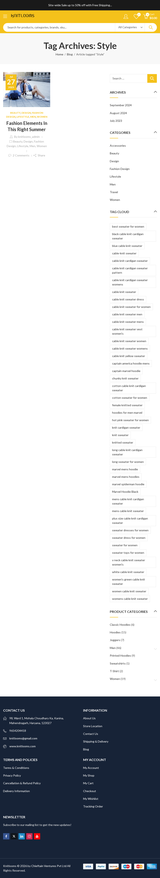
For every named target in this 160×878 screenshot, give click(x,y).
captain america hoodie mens (131, 363)
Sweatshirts (118, 663)
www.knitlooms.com (22, 746)
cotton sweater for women (129, 397)
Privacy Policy (12, 775)
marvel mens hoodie (125, 469)
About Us (89, 718)
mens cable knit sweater (128, 511)
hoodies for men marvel (127, 412)
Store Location (92, 726)
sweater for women (125, 545)
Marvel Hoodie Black (125, 491)
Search (151, 27)
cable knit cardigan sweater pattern (130, 270)
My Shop (88, 775)
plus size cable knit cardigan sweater (130, 520)
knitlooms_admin (29, 136)
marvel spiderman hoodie (128, 484)
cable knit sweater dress (128, 299)
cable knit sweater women (129, 341)
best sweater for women (128, 226)
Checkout (89, 791)
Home (59, 54)
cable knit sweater (124, 292)
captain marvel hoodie (126, 371)
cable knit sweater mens (128, 321)
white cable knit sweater (128, 572)
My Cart (88, 783)
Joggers (115, 640)
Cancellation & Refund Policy (22, 783)
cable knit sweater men (127, 314)
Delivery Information (16, 791)
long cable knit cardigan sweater (127, 452)
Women (42, 116)
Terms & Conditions (16, 767)
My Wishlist (90, 798)
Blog (70, 54)
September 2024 (121, 105)
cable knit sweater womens (130, 348)
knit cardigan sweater (126, 427)
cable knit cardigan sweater (130, 260)
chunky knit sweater (125, 378)
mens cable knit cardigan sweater (128, 501)
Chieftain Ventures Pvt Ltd (48, 866)
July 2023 (116, 120)
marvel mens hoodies (125, 476)
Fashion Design (120, 169)
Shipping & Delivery (95, 741)
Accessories (118, 145)
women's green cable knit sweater (128, 581)
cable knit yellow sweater (128, 356)
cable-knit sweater (124, 253)
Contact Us (90, 733)
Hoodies (115, 632)
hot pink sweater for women (130, 420)
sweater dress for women (128, 537)
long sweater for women (128, 461)
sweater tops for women (128, 552)
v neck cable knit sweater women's (128, 562)
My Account (91, 767)
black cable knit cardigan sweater (128, 236)
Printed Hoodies (120, 655)
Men (33, 116)
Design (26, 112)
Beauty (15, 112)
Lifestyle (22, 116)
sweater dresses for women (130, 530)
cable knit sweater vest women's (127, 331)
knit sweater (120, 435)
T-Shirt (114, 671)
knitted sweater (122, 442)
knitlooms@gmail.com (23, 738)
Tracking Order (93, 806)
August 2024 (118, 113)
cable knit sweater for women (131, 307)
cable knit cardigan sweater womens (130, 282)
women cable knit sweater (129, 591)
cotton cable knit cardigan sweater (129, 388)
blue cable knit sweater (127, 246)
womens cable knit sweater (130, 598)
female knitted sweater (127, 405)
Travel (114, 192)
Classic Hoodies (120, 624)
